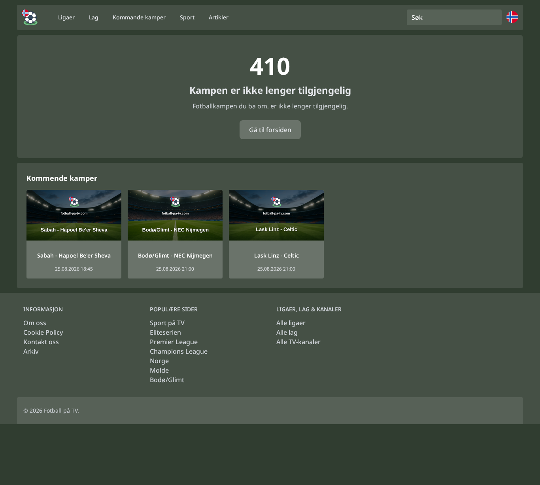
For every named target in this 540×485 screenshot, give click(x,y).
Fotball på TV (60, 410)
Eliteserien (165, 332)
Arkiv (30, 351)
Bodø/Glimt (167, 379)
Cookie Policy (43, 332)
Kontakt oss (41, 341)
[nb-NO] (30, 17)
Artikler (218, 17)
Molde (159, 370)
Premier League (174, 341)
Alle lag (287, 332)
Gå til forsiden (270, 129)
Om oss (34, 322)
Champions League (179, 351)
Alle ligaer (291, 322)
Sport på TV (167, 322)
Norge (159, 360)
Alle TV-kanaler (298, 341)
